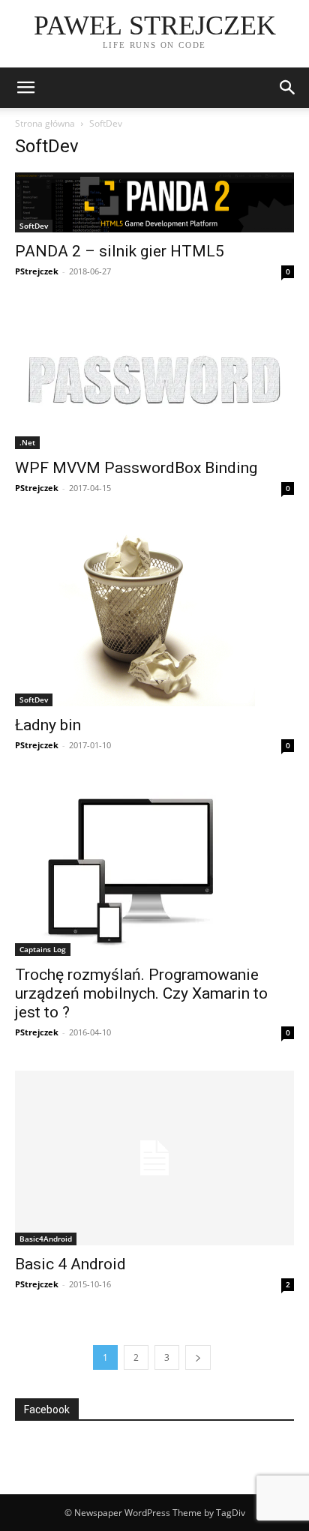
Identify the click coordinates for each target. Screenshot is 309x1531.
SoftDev (34, 225)
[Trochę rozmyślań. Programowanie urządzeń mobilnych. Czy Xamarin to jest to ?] (154, 869)
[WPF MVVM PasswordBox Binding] (154, 379)
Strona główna (45, 123)
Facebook (47, 1410)
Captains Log (43, 949)
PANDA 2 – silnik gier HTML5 (119, 251)
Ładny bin (48, 725)
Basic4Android (46, 1238)
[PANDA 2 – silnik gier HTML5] (154, 202)
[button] (288, 87)
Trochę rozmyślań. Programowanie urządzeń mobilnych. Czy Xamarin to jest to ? (141, 993)
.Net (27, 442)
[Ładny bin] (154, 616)
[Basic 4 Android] (154, 1158)
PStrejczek (36, 271)
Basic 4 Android (70, 1264)
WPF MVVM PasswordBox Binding (136, 468)
